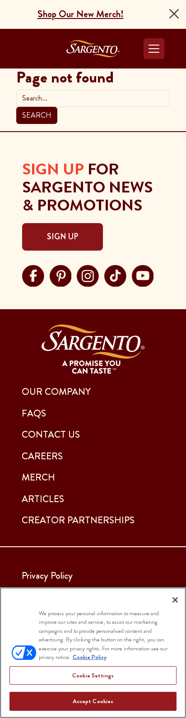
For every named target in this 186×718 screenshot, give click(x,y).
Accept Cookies (93, 701)
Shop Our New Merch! (80, 14)
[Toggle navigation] (154, 48)
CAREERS (42, 456)
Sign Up (62, 236)
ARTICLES (43, 499)
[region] (93, 652)
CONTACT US (51, 434)
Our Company (56, 391)
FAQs (34, 413)
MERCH (38, 477)
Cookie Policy (90, 657)
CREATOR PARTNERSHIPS (78, 520)
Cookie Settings (93, 675)
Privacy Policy (47, 575)
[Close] (174, 13)
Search (36, 115)
